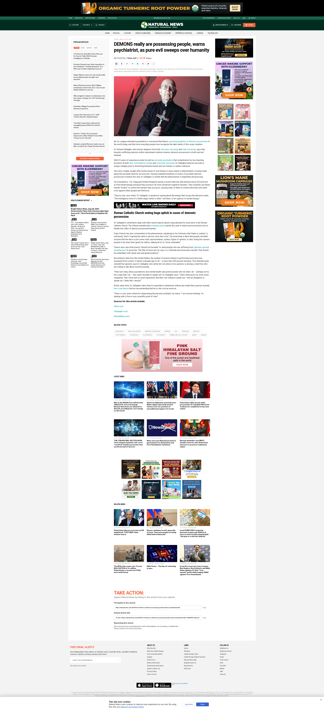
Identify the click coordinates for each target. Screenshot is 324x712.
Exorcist (179, 69)
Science (200, 33)
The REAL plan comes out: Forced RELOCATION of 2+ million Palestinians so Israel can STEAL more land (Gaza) (128, 569)
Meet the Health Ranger (155, 651)
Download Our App (224, 18)
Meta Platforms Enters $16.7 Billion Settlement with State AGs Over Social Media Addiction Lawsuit (89, 87)
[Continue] (118, 660)
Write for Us (151, 660)
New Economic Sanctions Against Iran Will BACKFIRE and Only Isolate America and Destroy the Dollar (100, 263)
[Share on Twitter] (127, 63)
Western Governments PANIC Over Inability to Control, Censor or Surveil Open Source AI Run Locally (100, 226)
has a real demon (121, 288)
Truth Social (224, 660)
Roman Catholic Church (142, 71)
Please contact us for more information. (128, 628)
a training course (158, 225)
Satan (154, 71)
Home (70, 18)
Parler (222, 657)
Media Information (153, 663)
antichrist (122, 69)
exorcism (171, 69)
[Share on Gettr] (148, 63)
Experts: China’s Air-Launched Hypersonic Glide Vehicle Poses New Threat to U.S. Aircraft (88, 135)
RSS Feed (187, 669)
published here (140, 696)
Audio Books (112, 18)
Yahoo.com (118, 306)
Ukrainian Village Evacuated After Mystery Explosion (87, 107)
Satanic (161, 71)
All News (187, 651)
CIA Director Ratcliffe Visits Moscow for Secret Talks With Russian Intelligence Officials (88, 56)
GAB (221, 671)
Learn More (189, 704)
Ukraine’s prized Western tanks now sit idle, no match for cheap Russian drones (89, 145)
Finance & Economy (163, 33)
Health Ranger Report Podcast (194, 657)
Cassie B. (192, 400)
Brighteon (79, 18)
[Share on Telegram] (132, 63)
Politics (116, 33)
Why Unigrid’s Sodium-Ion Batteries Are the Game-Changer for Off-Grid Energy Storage (89, 98)
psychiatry (128, 71)
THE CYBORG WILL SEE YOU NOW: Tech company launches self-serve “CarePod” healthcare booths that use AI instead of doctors (128, 444)
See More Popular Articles (90, 158)
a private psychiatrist (164, 160)
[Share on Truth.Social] (143, 63)
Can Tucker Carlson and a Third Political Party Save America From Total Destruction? (80, 245)
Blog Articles (188, 666)
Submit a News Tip (153, 669)
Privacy (122, 692)
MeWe (222, 669)
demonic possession (148, 69)
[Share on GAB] (137, 63)
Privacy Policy (152, 671)
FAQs (243, 18)
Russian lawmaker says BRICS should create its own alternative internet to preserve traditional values (194, 444)
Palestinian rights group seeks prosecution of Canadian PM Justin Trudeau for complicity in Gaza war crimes (194, 406)
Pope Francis (188, 69)
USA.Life (223, 674)
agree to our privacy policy (132, 707)
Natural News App (190, 660)
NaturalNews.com (121, 316)
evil (165, 69)
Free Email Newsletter (154, 654)
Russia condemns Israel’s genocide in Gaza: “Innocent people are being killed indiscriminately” (161, 532)
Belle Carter (127, 400)
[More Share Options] (153, 63)
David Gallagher (133, 69)
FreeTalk (223, 666)
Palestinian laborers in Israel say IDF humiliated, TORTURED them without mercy (129, 532)
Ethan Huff (132, 58)
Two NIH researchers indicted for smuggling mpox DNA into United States (87, 125)
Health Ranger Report (80, 200)
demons (160, 69)
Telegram (223, 654)
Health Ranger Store (191, 654)
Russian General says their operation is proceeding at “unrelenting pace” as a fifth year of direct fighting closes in (89, 66)
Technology (213, 33)
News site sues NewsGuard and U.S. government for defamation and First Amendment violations (161, 443)
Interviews (101, 18)
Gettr (221, 663)
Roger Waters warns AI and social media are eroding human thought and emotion (89, 77)
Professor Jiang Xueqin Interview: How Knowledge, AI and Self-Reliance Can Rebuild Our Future (80, 263)
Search (253, 18)
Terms (128, 692)
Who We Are (151, 648)
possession (198, 69)
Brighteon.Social (225, 651)
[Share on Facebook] (122, 63)
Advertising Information (155, 666)
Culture (127, 33)
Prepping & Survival (184, 33)
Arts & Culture (125, 39)
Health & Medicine (142, 33)
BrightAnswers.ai (209, 18)
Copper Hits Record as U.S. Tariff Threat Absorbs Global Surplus (86, 116)
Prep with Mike (90, 18)
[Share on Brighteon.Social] (116, 63)
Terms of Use (151, 674)
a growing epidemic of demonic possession (188, 141)
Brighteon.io (224, 648)
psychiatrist (118, 71)
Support (149, 657)
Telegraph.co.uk (121, 311)
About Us (237, 18)
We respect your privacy (78, 665)
